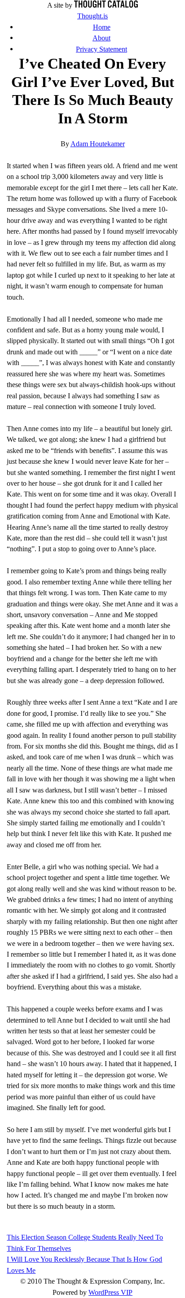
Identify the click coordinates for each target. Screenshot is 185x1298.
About (101, 38)
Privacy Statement (101, 49)
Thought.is (92, 16)
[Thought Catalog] (106, 5)
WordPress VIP (110, 1292)
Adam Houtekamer (97, 143)
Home (101, 27)
